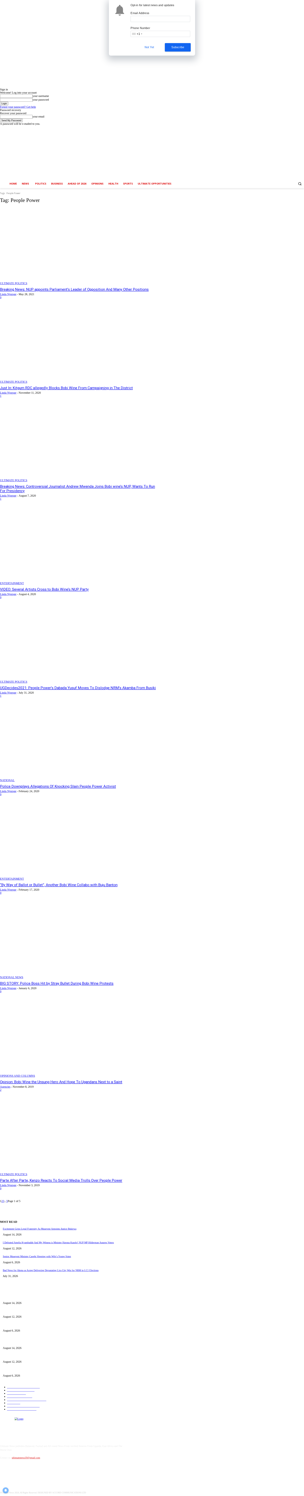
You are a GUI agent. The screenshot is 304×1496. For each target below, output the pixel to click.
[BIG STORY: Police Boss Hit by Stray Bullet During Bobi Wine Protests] (78, 940)
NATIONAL (7, 780)
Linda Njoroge (8, 294)
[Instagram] (287, 128)
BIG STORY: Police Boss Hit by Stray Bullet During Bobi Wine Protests (56, 983)
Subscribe (177, 47)
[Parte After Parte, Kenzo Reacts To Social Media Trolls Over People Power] (78, 1137)
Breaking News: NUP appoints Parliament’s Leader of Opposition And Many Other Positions (74, 289)
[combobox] (137, 34)
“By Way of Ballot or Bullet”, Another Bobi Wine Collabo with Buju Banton (59, 885)
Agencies (5, 1086)
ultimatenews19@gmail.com (26, 1457)
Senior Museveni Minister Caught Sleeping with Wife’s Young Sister (37, 1256)
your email (38, 116)
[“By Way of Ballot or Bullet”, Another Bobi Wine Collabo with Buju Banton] (78, 841)
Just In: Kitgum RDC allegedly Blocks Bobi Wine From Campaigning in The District (66, 388)
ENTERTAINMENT (12, 583)
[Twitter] (292, 128)
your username (41, 95)
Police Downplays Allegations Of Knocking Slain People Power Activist (58, 786)
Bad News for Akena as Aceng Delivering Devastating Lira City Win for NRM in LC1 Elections (51, 1270)
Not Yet (149, 47)
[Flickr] (21, 1473)
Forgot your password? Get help (18, 106)
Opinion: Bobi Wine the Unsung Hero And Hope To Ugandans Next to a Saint (61, 1082)
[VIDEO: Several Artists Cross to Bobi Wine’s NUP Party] (78, 546)
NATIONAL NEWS (11, 977)
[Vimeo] (297, 128)
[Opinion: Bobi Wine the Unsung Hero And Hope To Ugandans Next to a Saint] (78, 1038)
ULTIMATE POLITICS (13, 283)
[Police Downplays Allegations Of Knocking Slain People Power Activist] (78, 743)
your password (41, 99)
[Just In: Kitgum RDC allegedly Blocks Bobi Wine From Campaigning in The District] (78, 344)
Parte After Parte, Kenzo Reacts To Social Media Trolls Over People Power (61, 1180)
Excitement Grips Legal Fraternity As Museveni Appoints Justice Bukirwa (39, 1229)
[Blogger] (3, 1473)
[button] (300, 183)
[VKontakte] (39, 1473)
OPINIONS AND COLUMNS (17, 1075)
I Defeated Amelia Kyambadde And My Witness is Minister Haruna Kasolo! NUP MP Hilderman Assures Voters (58, 1242)
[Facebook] (282, 128)
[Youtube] (302, 128)
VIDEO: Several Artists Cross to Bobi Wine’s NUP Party (44, 589)
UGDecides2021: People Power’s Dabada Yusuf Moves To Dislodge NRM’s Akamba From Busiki (78, 688)
